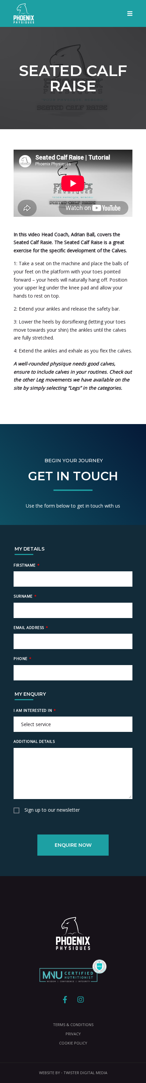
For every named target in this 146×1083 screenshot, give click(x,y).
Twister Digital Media (85, 1072)
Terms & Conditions (73, 1024)
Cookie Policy (73, 1043)
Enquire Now (73, 845)
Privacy (73, 1033)
